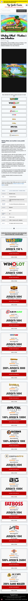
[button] (26, 5)
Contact (19, 597)
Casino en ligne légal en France (12, 596)
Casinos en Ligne (22, 596)
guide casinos (15, 597)
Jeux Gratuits (9, 597)
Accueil (4, 596)
